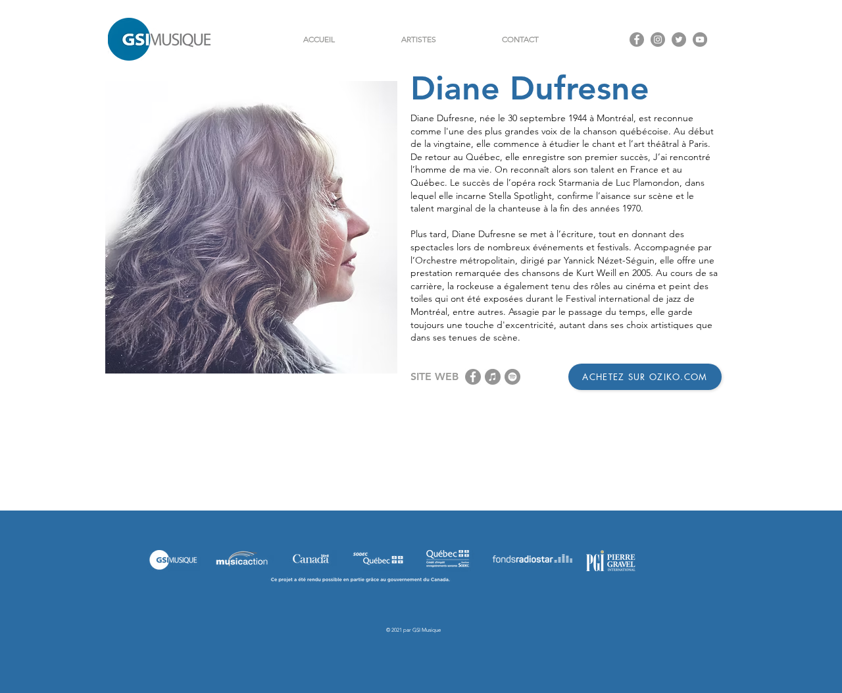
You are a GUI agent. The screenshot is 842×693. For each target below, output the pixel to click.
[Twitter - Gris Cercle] (679, 39)
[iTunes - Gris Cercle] (493, 377)
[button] (418, 39)
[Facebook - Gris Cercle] (637, 39)
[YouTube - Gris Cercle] (700, 39)
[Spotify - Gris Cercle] (512, 377)
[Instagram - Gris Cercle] (658, 39)
